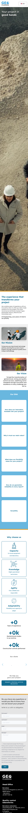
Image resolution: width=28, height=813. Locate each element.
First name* (4, 713)
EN (23, 3)
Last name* (4, 719)
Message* (4, 732)
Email (3, 726)
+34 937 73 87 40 (7, 795)
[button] (17, 3)
